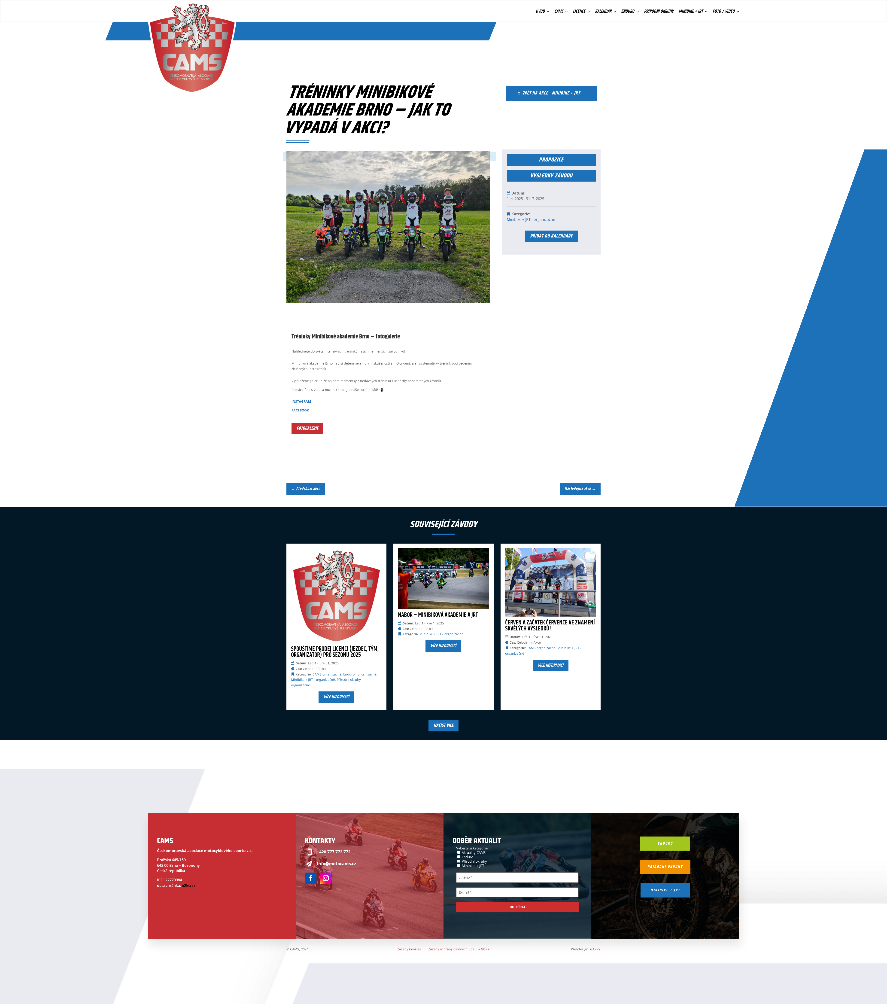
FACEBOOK (300, 410)
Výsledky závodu (551, 175)
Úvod (540, 12)
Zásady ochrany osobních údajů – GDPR (458, 949)
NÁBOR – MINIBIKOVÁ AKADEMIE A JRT (438, 615)
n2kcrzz (188, 885)
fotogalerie (307, 428)
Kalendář (603, 12)
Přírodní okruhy (659, 12)
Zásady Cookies (409, 949)
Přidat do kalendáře (551, 236)
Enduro (627, 12)
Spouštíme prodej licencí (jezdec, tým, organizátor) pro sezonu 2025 (335, 652)
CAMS (558, 12)
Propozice (551, 159)
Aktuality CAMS (473, 852)
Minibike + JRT (691, 12)
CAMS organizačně (327, 674)
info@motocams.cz (336, 863)
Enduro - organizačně (360, 674)
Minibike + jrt (665, 890)
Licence (579, 12)
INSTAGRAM (301, 401)
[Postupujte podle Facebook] (310, 878)
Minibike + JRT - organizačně (531, 219)
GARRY (595, 949)
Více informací (336, 697)
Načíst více (443, 725)
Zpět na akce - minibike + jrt (551, 93)
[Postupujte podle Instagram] (325, 878)
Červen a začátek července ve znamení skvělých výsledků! (550, 625)
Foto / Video (724, 12)
